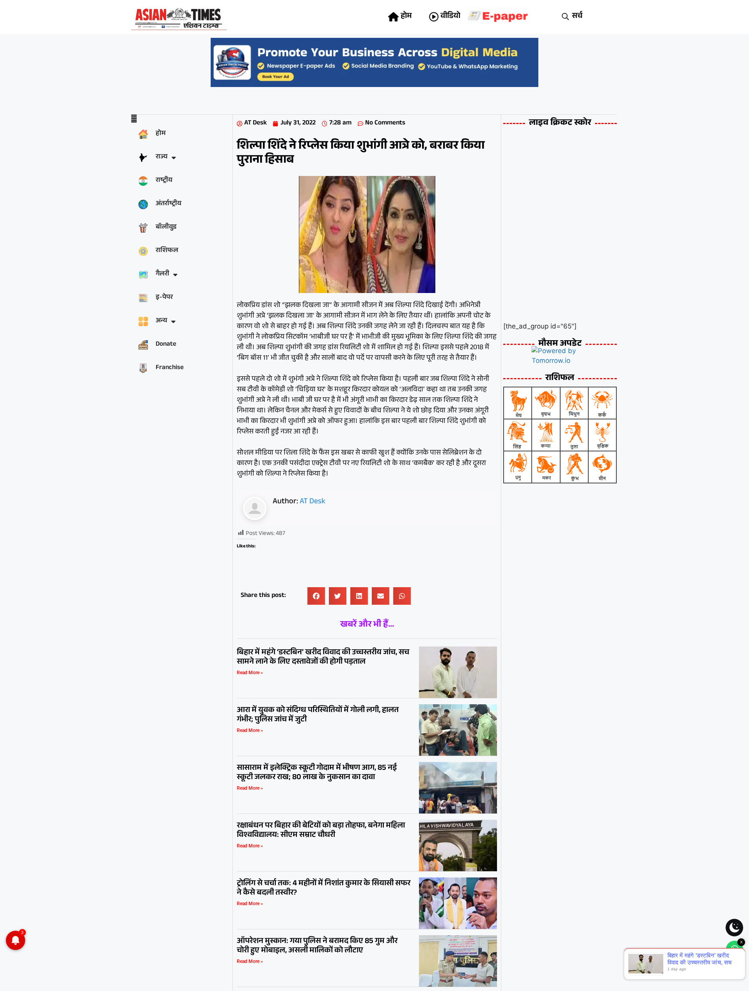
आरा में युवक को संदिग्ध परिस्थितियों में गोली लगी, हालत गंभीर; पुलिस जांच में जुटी (318, 715)
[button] (565, 17)
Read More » (250, 672)
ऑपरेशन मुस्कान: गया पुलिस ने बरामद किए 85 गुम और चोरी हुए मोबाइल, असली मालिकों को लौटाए (317, 946)
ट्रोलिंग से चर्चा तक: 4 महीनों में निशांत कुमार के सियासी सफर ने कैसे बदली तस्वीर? (323, 888)
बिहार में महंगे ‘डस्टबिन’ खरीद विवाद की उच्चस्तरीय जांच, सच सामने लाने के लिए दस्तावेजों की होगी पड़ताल (323, 657)
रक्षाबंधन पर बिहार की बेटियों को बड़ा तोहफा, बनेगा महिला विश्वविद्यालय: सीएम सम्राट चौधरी (321, 831)
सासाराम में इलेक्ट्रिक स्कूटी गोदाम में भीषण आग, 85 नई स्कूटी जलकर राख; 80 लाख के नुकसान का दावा (317, 773)
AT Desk (312, 502)
